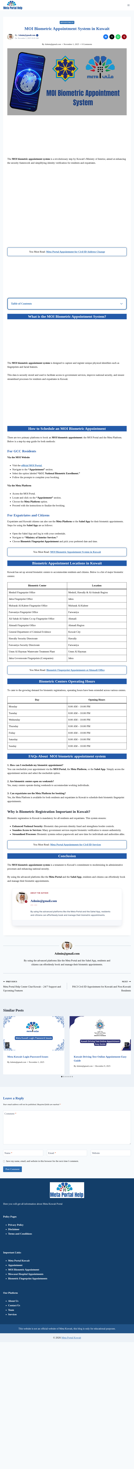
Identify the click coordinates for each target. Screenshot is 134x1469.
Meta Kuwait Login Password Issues (27, 1056)
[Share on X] (111, 36)
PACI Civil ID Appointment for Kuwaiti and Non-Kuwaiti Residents (101, 986)
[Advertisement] (67, 137)
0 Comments (87, 44)
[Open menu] (128, 5)
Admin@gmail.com (26, 35)
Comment (10, 1113)
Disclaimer (13, 1229)
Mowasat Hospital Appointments (25, 1274)
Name (8, 1153)
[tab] (61, 1076)
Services (12, 1314)
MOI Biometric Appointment (23, 1269)
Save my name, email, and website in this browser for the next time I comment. (42, 1161)
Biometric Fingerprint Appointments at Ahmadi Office (75, 670)
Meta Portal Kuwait (19, 1260)
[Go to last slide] (7, 1045)
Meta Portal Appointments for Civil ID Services (75, 844)
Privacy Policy (16, 1224)
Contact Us (14, 1305)
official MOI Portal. (31, 465)
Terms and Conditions (20, 1233)
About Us (13, 1301)
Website (96, 1153)
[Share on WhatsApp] (118, 36)
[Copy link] (124, 36)
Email (52, 1153)
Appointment (67, 22)
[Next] (127, 1045)
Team (11, 1310)
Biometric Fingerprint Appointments (27, 1278)
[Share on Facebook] (105, 36)
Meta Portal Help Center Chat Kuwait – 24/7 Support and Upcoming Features (32, 986)
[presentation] (33, 1033)
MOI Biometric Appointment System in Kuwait (75, 552)
